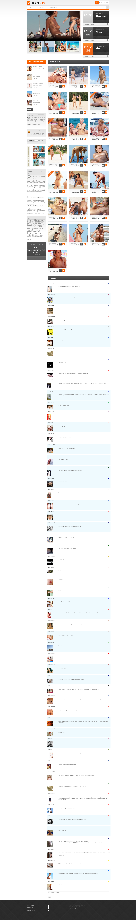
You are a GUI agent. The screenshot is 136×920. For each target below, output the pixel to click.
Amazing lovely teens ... (75, 164)
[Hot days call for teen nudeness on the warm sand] (78, 233)
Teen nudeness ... (95, 243)
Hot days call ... (73, 243)
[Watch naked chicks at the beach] (57, 154)
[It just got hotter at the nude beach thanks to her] (99, 180)
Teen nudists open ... (53, 85)
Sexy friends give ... (74, 138)
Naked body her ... (52, 243)
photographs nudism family (37, 225)
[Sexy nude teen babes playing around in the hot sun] (99, 154)
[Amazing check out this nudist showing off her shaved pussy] (99, 101)
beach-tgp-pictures (31, 236)
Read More (35, 70)
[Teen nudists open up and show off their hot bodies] (57, 75)
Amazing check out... (53, 138)
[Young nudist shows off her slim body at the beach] (99, 75)
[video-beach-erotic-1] (29, 85)
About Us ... (29, 109)
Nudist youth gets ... (74, 217)
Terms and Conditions (31, 910)
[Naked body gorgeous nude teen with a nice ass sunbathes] (78, 101)
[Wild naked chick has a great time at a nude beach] (57, 101)
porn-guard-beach (38, 236)
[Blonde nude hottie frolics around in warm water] (57, 206)
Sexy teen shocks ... (96, 138)
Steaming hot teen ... (53, 269)
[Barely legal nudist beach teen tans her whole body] (78, 180)
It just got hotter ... (95, 190)
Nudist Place (53, 910)
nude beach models (38, 235)
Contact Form (73, 908)
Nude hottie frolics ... (53, 217)
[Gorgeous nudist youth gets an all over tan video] (78, 206)
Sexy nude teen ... (95, 164)
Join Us (41, 7)
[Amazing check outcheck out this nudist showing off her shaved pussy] (57, 127)
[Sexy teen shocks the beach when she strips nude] (99, 127)
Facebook (52, 906)
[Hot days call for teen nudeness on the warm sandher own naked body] (99, 233)
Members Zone (53, 7)
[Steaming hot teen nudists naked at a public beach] (57, 259)
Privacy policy (29, 908)
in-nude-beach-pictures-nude (38, 92)
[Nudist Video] (36, 3)
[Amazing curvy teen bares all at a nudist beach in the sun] (99, 206)
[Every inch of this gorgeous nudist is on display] (57, 180)
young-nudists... (36, 100)
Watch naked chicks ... (53, 164)
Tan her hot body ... (74, 85)
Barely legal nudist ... (75, 190)
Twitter (52, 908)
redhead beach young (32, 227)
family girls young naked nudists (35, 221)
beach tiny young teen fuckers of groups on (35, 230)
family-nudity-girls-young (38, 83)
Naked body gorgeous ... (75, 112)
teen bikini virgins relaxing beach (35, 223)
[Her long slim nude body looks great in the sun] (78, 75)
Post (50, 897)
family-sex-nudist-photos (37, 66)
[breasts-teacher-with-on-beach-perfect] (29, 68)
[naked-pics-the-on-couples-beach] (29, 77)
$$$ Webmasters (30, 907)
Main (31, 7)
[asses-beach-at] (29, 94)
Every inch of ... (52, 190)
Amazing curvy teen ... (96, 217)
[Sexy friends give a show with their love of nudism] (78, 127)
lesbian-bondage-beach (37, 74)
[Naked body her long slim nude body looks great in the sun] (57, 233)
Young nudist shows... (96, 85)
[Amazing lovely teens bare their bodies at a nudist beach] (78, 154)
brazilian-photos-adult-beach (33, 237)
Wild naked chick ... (53, 112)
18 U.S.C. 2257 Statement (32, 905)
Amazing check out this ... (97, 112)
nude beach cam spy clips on (34, 233)
